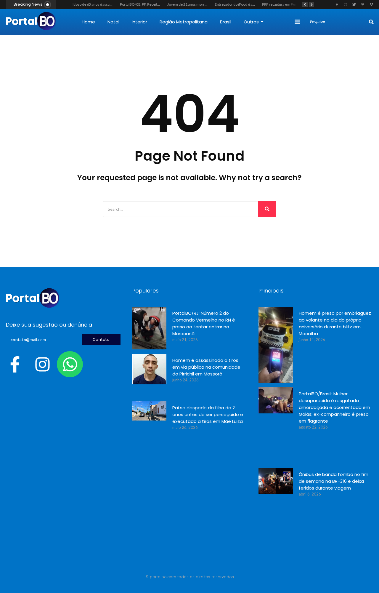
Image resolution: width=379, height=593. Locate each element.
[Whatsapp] (70, 364)
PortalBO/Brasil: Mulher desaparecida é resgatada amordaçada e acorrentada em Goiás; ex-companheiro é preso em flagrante (334, 407)
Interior (139, 22)
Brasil (225, 22)
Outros (251, 22)
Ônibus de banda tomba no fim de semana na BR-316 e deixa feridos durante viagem (333, 481)
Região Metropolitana (184, 22)
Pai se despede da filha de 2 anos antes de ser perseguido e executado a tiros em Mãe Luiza (207, 414)
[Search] (371, 21)
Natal (113, 22)
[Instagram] (42, 364)
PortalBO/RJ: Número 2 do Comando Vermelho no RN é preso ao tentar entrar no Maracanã (203, 323)
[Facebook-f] (15, 364)
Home (88, 22)
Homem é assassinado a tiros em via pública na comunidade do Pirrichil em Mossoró (206, 367)
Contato (101, 339)
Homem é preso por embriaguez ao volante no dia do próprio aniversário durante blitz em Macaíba (335, 323)
